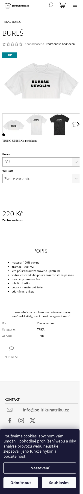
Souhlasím (59, 482)
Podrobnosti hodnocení (60, 44)
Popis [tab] (40, 250)
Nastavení (39, 468)
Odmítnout (20, 482)
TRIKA (40, 329)
